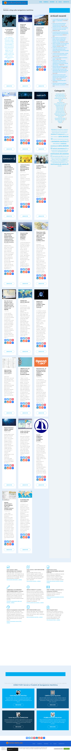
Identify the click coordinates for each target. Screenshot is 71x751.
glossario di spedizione (53, 160)
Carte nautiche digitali (60, 96)
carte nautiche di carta (62, 151)
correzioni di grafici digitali (56, 132)
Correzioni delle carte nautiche (60, 103)
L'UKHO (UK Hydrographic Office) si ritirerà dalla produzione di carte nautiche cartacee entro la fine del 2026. (61, 49)
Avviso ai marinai (55, 150)
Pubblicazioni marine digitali (60, 98)
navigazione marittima (60, 141)
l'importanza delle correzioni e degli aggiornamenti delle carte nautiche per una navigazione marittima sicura (60, 70)
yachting (60, 122)
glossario (61, 134)
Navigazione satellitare (60, 115)
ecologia (60, 99)
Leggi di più (9, 149)
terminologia (63, 160)
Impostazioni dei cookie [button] (58, 748)
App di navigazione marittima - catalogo (35, 617)
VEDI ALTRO (18, 704)
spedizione (65, 159)
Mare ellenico (56, 136)
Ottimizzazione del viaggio (60, 118)
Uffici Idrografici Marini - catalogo (53, 619)
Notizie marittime (60, 108)
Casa (40, 1)
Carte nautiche (60, 102)
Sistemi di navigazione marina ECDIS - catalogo (14, 622)
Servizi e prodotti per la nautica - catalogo (35, 602)
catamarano (66, 129)
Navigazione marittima (60, 105)
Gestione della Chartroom (60, 95)
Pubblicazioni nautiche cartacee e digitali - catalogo (55, 582)
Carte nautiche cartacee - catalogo (34, 581)
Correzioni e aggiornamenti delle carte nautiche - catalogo (14, 602)
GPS (60, 101)
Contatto (66, 1)
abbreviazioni (54, 129)
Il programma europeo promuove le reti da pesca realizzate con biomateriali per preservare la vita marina (60, 33)
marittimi (57, 159)
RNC (66, 156)
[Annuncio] (35, 645)
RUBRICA (46, 1)
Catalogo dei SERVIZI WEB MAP (59, 80)
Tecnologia (60, 116)
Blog (60, 1)
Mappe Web (60, 121)
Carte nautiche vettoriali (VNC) (58, 162)
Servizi (60, 159)
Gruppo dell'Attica (60, 129)
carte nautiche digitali (63, 132)
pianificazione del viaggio (60, 164)
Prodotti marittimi (60, 109)
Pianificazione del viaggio (60, 119)
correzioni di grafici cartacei (62, 150)
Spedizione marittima (60, 110)
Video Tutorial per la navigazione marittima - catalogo (55, 597)
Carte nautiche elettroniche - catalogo (14, 579)
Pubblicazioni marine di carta (60, 113)
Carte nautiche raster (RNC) (58, 156)
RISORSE (52, 1)
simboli (58, 160)
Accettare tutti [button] (66, 748)
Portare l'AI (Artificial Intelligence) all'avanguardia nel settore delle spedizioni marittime (59, 25)
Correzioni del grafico (60, 93)
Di (56, 1)
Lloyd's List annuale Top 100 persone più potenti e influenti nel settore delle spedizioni (61, 45)
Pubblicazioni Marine (60, 106)
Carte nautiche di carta (60, 112)
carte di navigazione (60, 148)
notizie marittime (57, 143)
